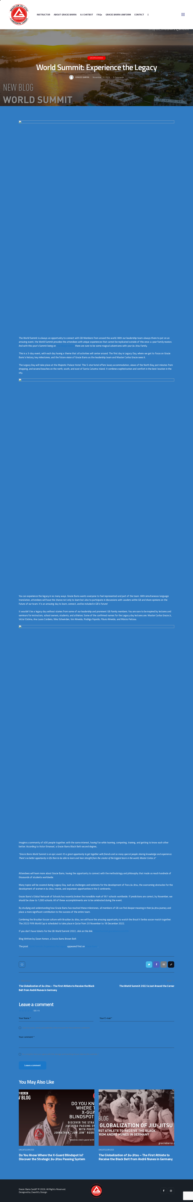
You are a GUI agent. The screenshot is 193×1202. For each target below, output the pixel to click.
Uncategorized (96, 58)
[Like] (22, 964)
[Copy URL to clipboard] (171, 964)
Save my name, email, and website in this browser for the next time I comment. (56, 1027)
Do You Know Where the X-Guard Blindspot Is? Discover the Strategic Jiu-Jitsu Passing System (52, 1157)
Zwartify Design (39, 1192)
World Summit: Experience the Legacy (48, 946)
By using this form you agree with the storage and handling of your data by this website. (60, 1054)
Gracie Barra (91, 946)
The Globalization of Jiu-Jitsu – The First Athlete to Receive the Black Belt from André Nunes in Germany (136, 1157)
